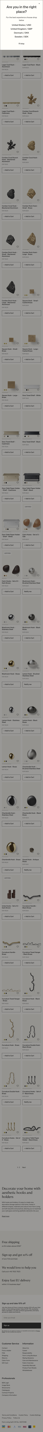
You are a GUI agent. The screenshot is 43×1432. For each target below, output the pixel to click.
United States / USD (21, 25)
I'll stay (21, 44)
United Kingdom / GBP (21, 29)
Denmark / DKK (21, 33)
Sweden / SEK (21, 37)
